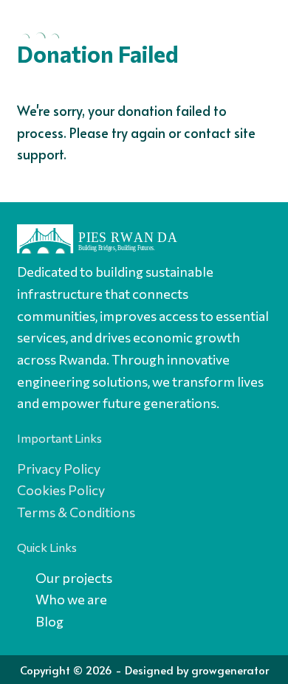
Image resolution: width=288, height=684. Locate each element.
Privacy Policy (58, 468)
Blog (49, 621)
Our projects (74, 578)
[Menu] (257, 26)
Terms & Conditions (76, 512)
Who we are (72, 599)
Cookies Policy (61, 490)
